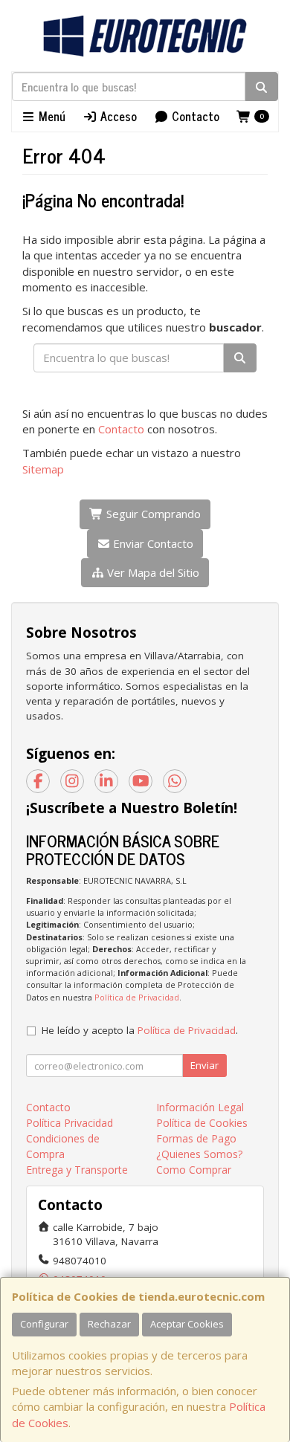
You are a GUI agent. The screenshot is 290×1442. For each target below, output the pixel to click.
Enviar (204, 1065)
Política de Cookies (202, 1123)
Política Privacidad (69, 1123)
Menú (50, 116)
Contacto (194, 116)
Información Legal (200, 1107)
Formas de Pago (196, 1138)
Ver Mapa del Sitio (151, 572)
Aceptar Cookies (187, 1324)
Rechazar (109, 1324)
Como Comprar (193, 1170)
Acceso (117, 116)
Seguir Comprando (152, 513)
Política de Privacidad (136, 997)
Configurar (44, 1324)
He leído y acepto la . (140, 1030)
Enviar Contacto (151, 543)
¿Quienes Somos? (199, 1154)
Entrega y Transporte (77, 1170)
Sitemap (43, 469)
